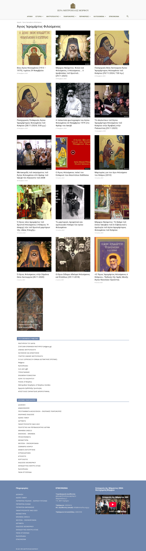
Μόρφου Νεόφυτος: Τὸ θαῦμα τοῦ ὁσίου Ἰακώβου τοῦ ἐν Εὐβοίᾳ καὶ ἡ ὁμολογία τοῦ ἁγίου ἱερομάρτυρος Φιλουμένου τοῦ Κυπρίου (111, 226)
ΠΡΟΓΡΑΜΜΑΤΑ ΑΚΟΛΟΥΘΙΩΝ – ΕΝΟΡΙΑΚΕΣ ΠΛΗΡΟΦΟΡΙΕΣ (39, 411)
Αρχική (19, 22)
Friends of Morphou (25, 382)
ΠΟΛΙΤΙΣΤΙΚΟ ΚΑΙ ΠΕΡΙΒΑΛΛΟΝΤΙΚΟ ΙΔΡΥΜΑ (34, 427)
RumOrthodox (23, 366)
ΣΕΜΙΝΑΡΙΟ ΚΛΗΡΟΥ (25, 447)
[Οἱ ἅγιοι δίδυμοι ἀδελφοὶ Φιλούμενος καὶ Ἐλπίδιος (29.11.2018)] (73, 254)
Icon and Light (23, 369)
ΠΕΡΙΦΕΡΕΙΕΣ (84, 16)
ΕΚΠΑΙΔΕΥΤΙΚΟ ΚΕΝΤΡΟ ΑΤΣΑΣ (29, 466)
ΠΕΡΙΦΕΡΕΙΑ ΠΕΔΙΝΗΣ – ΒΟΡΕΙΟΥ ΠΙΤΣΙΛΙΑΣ (31, 501)
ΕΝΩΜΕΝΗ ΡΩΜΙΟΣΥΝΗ (27, 375)
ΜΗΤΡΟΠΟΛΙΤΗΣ (52, 16)
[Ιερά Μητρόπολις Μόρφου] (73, 7)
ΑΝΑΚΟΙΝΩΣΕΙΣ (23, 408)
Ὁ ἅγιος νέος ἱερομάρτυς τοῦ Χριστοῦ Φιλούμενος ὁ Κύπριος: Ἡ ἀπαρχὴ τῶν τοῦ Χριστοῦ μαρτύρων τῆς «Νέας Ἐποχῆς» (33, 226)
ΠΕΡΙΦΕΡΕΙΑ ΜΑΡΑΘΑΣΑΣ (25, 507)
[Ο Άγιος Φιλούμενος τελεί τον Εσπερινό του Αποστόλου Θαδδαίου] (73, 152)
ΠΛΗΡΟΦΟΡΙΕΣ (69, 16)
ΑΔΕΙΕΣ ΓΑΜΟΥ (23, 418)
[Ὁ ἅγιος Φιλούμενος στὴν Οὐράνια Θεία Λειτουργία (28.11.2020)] (34, 254)
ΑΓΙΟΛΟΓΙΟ (22, 456)
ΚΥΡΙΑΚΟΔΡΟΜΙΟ (24, 453)
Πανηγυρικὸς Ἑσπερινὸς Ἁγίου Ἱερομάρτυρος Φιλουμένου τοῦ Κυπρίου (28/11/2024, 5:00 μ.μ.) (31, 123)
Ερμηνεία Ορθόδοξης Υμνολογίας (30, 388)
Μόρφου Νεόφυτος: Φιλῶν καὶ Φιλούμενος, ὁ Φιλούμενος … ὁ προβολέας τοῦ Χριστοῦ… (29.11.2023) (70, 72)
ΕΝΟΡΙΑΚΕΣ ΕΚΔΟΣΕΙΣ (26, 414)
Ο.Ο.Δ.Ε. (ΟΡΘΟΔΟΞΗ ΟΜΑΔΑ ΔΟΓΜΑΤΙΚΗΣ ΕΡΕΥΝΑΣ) (37, 359)
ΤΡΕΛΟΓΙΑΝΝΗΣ (24, 372)
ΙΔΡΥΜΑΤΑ (22, 421)
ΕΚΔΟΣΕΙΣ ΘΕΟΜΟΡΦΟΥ (27, 463)
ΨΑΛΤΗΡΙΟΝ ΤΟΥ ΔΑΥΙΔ (26, 343)
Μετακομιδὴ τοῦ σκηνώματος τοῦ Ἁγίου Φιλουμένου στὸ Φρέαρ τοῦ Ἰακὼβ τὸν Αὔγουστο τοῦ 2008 (32, 175)
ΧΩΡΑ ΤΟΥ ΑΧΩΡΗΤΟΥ (26, 379)
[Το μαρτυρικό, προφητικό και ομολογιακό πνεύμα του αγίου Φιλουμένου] (73, 202)
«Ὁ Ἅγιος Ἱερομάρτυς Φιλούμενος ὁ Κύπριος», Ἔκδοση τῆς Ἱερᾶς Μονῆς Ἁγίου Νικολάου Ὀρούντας (111, 277)
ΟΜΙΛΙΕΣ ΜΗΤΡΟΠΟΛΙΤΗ (27, 350)
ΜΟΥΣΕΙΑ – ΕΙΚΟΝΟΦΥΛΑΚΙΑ (28, 443)
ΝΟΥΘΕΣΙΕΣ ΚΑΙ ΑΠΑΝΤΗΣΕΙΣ (28, 353)
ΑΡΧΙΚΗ (29, 16)
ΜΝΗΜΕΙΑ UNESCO (25, 430)
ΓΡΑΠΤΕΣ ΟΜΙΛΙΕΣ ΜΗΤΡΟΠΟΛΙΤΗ (30, 356)
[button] (127, 17)
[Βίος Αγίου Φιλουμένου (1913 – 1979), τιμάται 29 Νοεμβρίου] (34, 48)
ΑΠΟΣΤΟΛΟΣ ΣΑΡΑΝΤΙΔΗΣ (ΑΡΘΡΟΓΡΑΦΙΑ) (33, 391)
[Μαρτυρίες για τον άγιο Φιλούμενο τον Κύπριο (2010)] (112, 152)
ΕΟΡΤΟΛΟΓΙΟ (23, 459)
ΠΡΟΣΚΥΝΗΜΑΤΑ (24, 437)
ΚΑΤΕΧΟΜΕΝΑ (99, 16)
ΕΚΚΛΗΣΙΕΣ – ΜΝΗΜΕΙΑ (26, 434)
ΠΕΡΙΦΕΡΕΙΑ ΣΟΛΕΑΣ (23, 504)
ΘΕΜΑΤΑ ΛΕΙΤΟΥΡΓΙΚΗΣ (26, 450)
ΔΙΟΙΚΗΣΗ (21, 405)
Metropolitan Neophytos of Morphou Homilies (34, 385)
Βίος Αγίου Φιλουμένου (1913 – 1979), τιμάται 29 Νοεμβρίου (31, 69)
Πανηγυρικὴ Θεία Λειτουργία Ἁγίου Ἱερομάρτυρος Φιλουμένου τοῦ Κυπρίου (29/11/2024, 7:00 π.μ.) (111, 70)
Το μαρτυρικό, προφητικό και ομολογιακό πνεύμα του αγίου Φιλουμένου (69, 225)
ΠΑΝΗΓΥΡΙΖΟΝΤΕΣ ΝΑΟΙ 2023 (29, 424)
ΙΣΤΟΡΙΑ (38, 16)
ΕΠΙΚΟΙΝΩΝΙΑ (114, 16)
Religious (21, 363)
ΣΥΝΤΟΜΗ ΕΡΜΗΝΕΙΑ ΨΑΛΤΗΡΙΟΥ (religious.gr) (35, 346)
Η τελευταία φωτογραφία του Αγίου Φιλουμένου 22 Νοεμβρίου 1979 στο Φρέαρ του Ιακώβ (72, 123)
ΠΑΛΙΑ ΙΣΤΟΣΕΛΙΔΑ (25, 472)
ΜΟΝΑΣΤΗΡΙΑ (23, 440)
